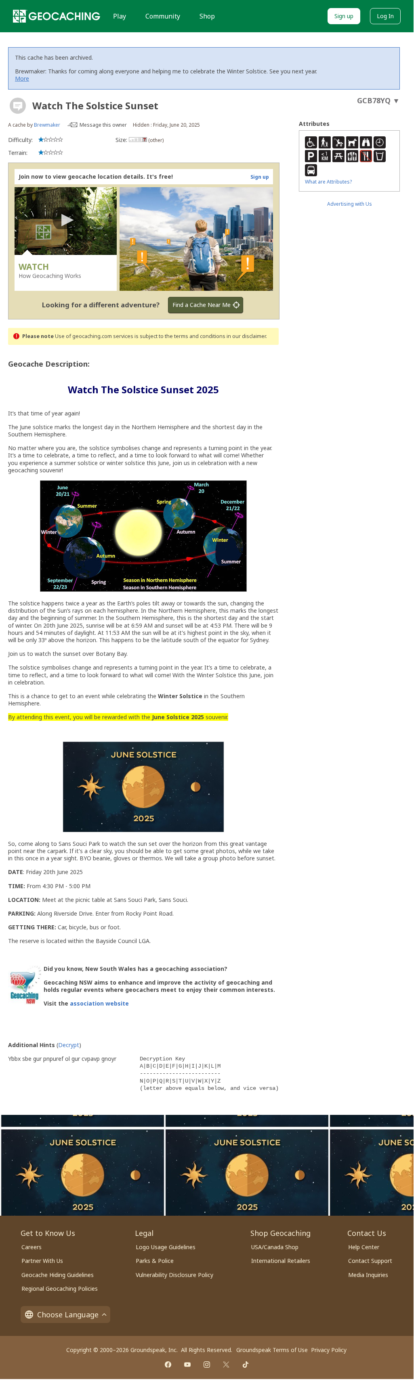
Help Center (363, 1247)
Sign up (343, 16)
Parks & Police (155, 1261)
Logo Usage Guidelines (165, 1247)
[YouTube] (187, 1364)
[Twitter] (226, 1364)
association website (99, 1003)
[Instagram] (207, 1364)
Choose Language (68, 1314)
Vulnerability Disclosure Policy (174, 1275)
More (22, 78)
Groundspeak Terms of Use (272, 1350)
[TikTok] (245, 1364)
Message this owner (103, 124)
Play (119, 16)
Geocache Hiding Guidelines (57, 1275)
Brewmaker (47, 124)
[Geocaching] (56, 16)
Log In (385, 16)
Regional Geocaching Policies (59, 1288)
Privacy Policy (329, 1350)
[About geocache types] (17, 105)
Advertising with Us (349, 203)
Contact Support (370, 1261)
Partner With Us (42, 1261)
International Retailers (280, 1261)
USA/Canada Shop (274, 1247)
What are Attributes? (328, 181)
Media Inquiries (368, 1275)
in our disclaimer (246, 336)
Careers (31, 1247)
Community (162, 16)
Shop (207, 16)
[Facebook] (168, 1364)
